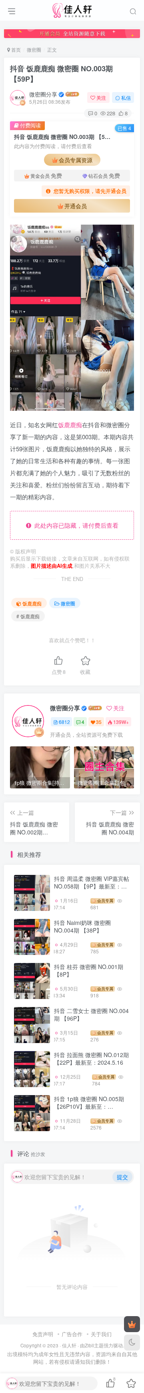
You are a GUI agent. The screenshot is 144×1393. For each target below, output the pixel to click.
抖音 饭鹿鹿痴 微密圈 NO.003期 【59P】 (61, 73)
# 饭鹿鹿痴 (28, 616)
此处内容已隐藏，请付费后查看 (74, 525)
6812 (64, 721)
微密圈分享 (43, 94)
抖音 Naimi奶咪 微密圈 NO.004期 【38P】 (82, 927)
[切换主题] (132, 1343)
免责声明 (42, 1334)
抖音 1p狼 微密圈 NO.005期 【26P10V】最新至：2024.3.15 (89, 1106)
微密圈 (34, 49)
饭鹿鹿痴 (70, 424)
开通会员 (75, 206)
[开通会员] (132, 1324)
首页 (15, 49)
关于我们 (101, 1334)
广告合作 (72, 1334)
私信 (126, 97)
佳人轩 (69, 1345)
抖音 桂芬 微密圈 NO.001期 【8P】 (88, 971)
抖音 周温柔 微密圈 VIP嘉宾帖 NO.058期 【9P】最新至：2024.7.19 (91, 886)
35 (99, 721)
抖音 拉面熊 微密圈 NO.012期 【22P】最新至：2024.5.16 (91, 1059)
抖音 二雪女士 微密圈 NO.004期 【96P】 (91, 1015)
